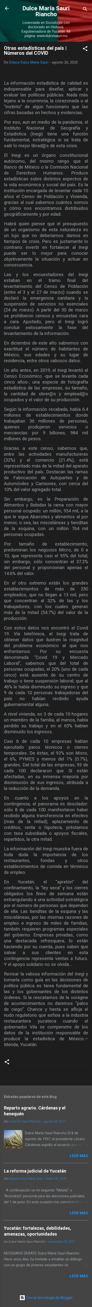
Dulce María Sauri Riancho (46, 11)
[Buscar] (85, 9)
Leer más (79, 1156)
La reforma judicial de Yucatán (35, 1171)
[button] (85, 49)
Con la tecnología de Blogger (49, 1297)
